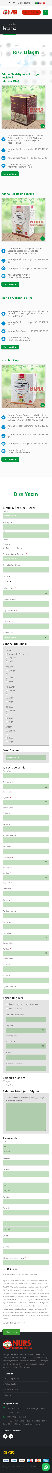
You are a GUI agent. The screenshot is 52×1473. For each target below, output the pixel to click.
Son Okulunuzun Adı (15, 1014)
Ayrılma (7, 797)
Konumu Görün (10, 174)
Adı (4, 531)
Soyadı (5, 539)
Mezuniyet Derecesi (14, 1063)
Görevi (6, 1169)
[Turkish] (43, 3)
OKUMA (9, 707)
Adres (6, 621)
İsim (4, 1141)
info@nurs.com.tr (19, 1417)
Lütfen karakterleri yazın (14, 1258)
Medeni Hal (8, 632)
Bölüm (8, 1052)
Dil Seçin (10, 650)
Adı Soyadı (7, 522)
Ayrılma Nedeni (9, 835)
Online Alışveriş (31, 12)
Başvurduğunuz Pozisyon (15, 554)
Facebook (5, 1436)
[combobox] (26, 593)
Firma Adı (7, 771)
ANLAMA (9, 666)
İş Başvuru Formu (12, 1390)
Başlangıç (8, 782)
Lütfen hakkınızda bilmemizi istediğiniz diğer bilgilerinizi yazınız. (25, 1099)
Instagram (11, 1436)
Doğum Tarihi (9, 588)
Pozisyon (7, 813)
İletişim (8, 1395)
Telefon (6, 824)
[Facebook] (9, 3)
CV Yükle (6, 576)
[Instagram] (14, 3)
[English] (39, 3)
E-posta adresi (10, 599)
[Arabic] (36, 3)
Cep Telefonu (10, 610)
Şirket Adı (7, 1158)
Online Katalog (11, 1384)
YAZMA (9, 727)
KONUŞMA (10, 687)
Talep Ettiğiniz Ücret (11, 565)
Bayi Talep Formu (12, 1378)
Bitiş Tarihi (10, 1041)
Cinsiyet (7, 544)
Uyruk (6, 511)
